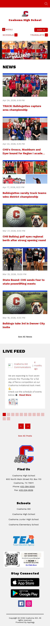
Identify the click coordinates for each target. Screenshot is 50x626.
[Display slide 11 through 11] (4, 418)
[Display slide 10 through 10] (42, 414)
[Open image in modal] (13, 402)
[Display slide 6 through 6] (25, 414)
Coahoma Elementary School (24, 524)
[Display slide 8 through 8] (34, 414)
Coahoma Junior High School (24, 519)
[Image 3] (12, 50)
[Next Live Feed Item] (27, 426)
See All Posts (25, 436)
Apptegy (31, 622)
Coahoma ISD (24, 509)
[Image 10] (3, 55)
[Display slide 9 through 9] (38, 414)
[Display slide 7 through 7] (29, 414)
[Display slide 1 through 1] (4, 414)
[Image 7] (29, 50)
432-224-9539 (26, 490)
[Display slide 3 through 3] (12, 414)
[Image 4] (16, 50)
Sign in (41, 30)
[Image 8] (33, 50)
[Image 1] (3, 50)
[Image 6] (25, 50)
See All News (25, 336)
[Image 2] (8, 50)
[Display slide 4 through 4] (17, 414)
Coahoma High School (23, 514)
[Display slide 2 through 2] (8, 414)
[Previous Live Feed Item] (21, 426)
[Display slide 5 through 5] (21, 414)
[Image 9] (37, 50)
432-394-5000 (27, 486)
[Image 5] (20, 50)
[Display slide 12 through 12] (8, 418)
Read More (25, 395)
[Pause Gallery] (45, 56)
